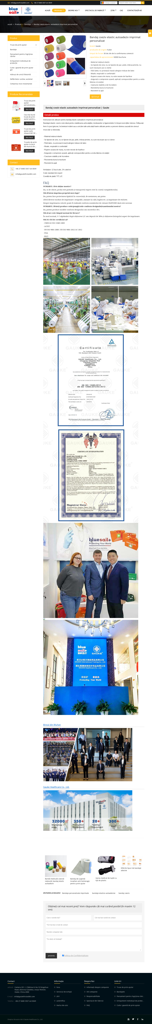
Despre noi (73, 10)
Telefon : (11, 1001)
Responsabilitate (93, 996)
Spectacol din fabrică (95, 1001)
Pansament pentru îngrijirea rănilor (21, 55)
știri (58, 996)
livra (58, 987)
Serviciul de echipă (64, 992)
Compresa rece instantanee (21, 84)
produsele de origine (98, 49)
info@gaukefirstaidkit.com (20, 3)
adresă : (11, 987)
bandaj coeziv (124, 893)
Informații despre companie (98, 987)
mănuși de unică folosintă (20, 74)
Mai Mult (29, 109)
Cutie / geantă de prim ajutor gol (21, 69)
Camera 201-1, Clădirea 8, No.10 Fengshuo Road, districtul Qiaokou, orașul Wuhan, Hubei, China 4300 (31, 989)
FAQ (88, 1005)
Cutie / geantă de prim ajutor (128, 1005)
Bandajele (121, 992)
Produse (58, 10)
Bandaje (27, 24)
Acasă (47, 10)
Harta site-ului (62, 1005)
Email (95, 96)
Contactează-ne (134, 10)
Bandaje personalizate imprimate (75, 893)
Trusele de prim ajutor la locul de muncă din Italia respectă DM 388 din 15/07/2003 (30, 144)
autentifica (61, 1001)
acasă (10, 24)
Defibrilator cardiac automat (21, 79)
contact (11, 981)
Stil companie (92, 992)
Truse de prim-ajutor (18, 45)
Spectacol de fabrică (94, 10)
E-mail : (11, 996)
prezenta (51, 956)
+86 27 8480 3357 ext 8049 (43, 3)
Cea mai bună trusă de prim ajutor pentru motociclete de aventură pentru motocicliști (30, 117)
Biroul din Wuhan (52, 724)
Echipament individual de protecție (20, 62)
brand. (93, 46)
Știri (113, 10)
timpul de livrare (97, 53)
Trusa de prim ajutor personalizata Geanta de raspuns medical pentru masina (30, 103)
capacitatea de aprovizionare (102, 57)
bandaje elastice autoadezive (103, 893)
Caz (121, 10)
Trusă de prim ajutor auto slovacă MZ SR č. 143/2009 (30, 131)
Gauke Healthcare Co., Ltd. (56, 787)
